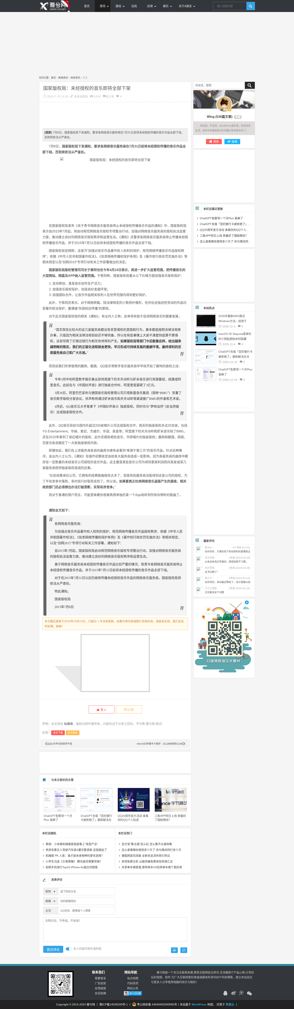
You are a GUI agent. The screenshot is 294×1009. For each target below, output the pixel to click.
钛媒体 (84, 96)
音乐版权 (72, 732)
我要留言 (100, 978)
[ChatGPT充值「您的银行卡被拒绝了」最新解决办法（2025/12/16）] (97, 800)
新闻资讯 (63, 77)
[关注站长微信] (249, 993)
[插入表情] (183, 950)
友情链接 (100, 988)
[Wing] (224, 104)
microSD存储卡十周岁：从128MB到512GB (160, 743)
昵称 (50, 892)
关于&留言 (185, 6)
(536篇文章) (223, 116)
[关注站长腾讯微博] (241, 993)
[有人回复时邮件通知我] (69, 948)
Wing (211, 116)
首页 (87, 6)
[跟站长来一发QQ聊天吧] (225, 993)
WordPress (199, 1004)
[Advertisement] (147, 44)
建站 (118, 6)
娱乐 (166, 6)
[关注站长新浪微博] (233, 993)
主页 (48, 910)
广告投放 (100, 983)
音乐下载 (58, 732)
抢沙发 (110, 96)
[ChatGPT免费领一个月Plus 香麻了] (60, 800)
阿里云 (230, 1004)
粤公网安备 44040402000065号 (157, 1004)
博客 (216, 141)
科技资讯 (75, 77)
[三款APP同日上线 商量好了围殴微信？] (171, 800)
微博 (234, 141)
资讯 (102, 6)
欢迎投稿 (100, 993)
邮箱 (50, 901)
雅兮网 (91, 1004)
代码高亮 (132, 983)
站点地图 (132, 978)
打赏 (131, 709)
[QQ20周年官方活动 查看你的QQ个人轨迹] (134, 800)
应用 (150, 6)
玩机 (134, 6)
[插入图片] (174, 950)
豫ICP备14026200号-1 (113, 1004)
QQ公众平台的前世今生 (59, 743)
